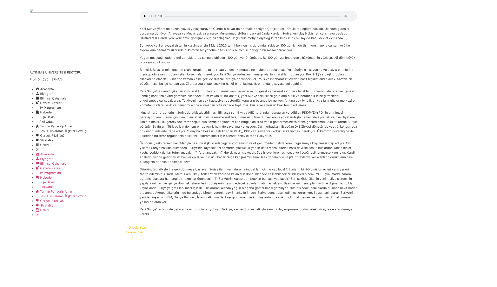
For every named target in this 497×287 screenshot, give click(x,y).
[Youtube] (54, 226)
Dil (37, 149)
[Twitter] (43, 226)
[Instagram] (65, 226)
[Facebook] (32, 226)
